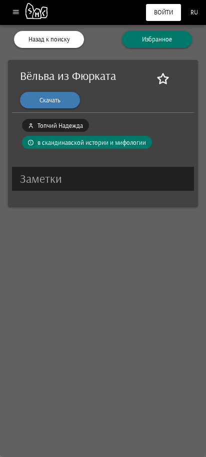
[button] (103, 179)
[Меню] (16, 12)
